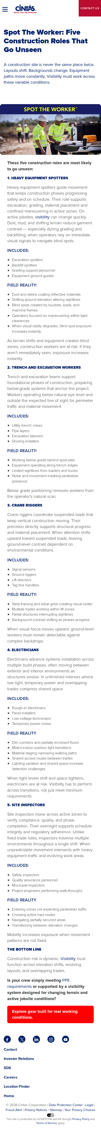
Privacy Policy (80, 1119)
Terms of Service (46, 1123)
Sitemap (56, 1109)
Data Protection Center (66, 1104)
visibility (42, 217)
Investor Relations (19, 1058)
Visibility (68, 958)
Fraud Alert (14, 1109)
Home (9, 1096)
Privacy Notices (36, 1109)
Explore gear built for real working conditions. (45, 1014)
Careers (10, 1077)
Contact (90, 8)
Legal (89, 1104)
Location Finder (17, 1086)
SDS (8, 1068)
